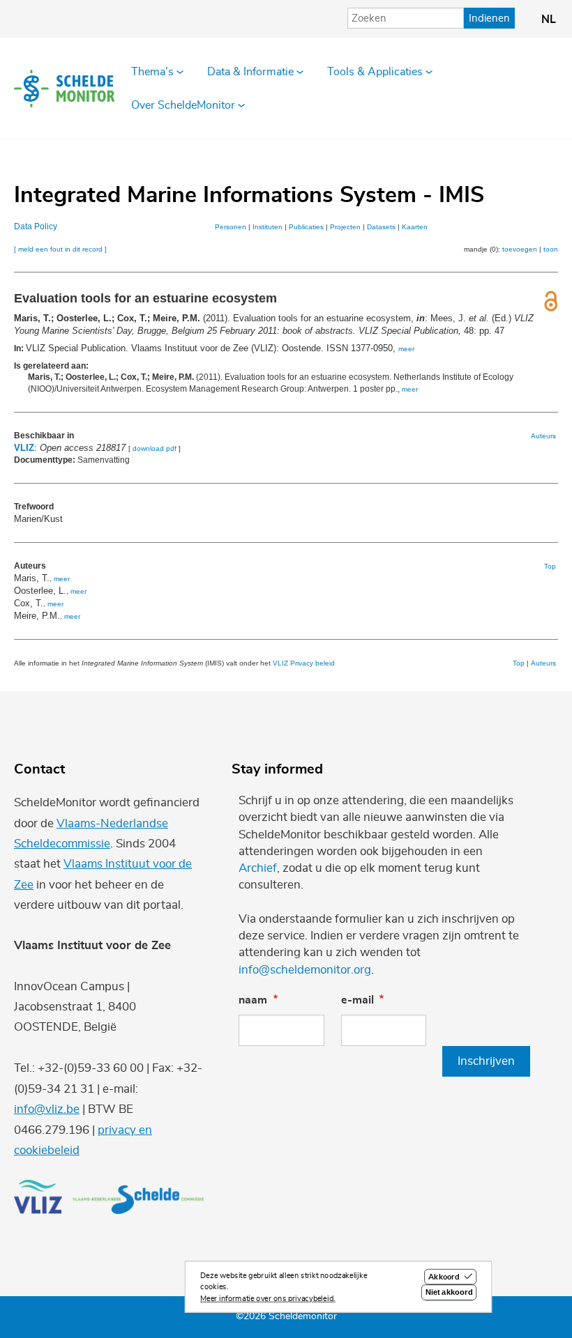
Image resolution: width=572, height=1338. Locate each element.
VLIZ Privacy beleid (304, 663)
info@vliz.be (47, 1109)
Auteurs (543, 436)
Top (550, 566)
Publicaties (306, 227)
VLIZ (24, 448)
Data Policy (35, 226)
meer (406, 349)
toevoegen (519, 249)
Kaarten (415, 227)
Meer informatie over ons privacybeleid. (268, 1298)
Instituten (268, 227)
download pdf (154, 448)
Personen (230, 227)
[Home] (64, 88)
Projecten (345, 227)
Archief (258, 868)
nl (548, 19)
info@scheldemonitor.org (305, 970)
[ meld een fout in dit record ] (60, 249)
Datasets (381, 227)
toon (550, 249)
